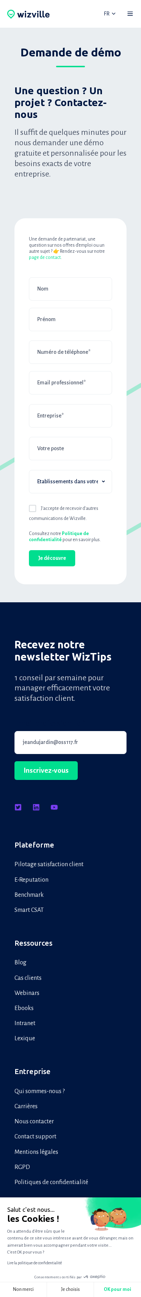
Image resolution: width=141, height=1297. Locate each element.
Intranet (24, 1023)
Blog (20, 962)
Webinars (26, 993)
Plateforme (34, 845)
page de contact (45, 257)
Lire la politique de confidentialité (34, 1263)
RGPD (22, 1167)
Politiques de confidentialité (51, 1182)
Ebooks (24, 1008)
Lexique (24, 1038)
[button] (130, 13)
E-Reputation (31, 880)
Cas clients (28, 978)
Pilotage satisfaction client (49, 864)
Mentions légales (36, 1152)
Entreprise (32, 1071)
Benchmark (29, 895)
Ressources (33, 943)
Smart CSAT (29, 910)
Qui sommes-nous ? (39, 1091)
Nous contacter (34, 1121)
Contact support (35, 1136)
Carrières (26, 1106)
